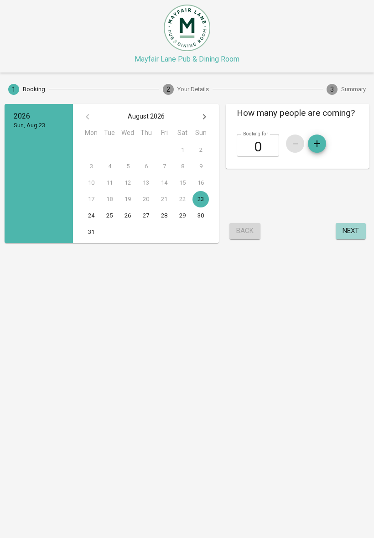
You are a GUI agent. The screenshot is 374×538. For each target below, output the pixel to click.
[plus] (317, 143)
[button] (297, 113)
